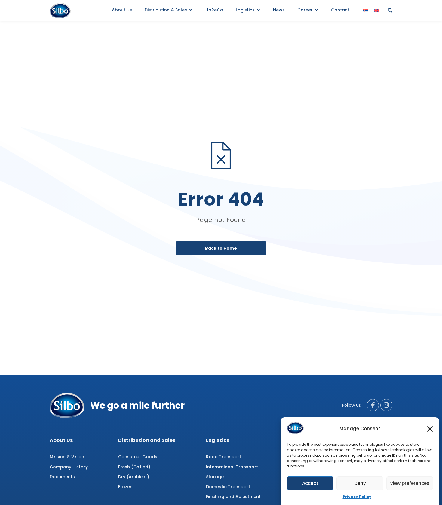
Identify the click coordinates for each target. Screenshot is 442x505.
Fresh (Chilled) (134, 467)
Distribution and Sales (146, 440)
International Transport (232, 467)
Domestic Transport (228, 487)
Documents (62, 477)
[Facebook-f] (373, 405)
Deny (360, 483)
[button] (430, 429)
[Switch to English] (376, 10)
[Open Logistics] (258, 10)
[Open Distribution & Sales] (191, 10)
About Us (61, 440)
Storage (215, 477)
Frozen (125, 487)
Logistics (217, 440)
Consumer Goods (137, 457)
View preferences (409, 483)
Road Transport (223, 457)
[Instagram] (386, 405)
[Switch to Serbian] (365, 10)
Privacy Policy (357, 496)
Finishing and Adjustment (233, 497)
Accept (310, 483)
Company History (69, 467)
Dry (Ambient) (133, 477)
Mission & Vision (67, 457)
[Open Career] (316, 10)
